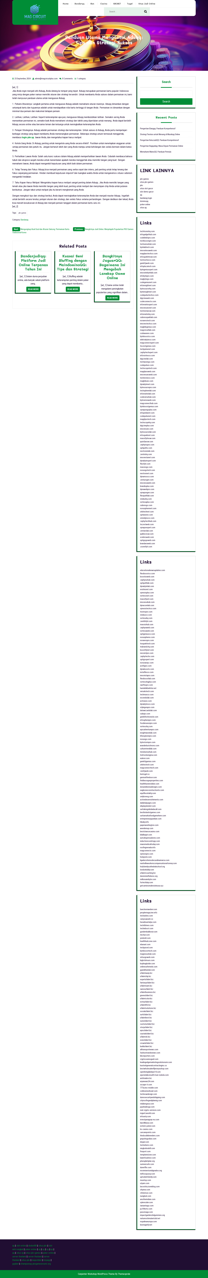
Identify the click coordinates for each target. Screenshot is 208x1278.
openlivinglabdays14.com (150, 1072)
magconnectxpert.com (149, 342)
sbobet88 (32, 1245)
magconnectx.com (148, 850)
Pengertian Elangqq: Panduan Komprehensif (157, 128)
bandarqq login (146, 198)
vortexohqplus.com (148, 682)
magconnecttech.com (149, 767)
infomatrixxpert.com (148, 304)
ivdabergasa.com (147, 1103)
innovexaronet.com (148, 308)
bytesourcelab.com (148, 432)
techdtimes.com (147, 925)
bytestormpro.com (147, 742)
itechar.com (145, 935)
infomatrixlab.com (147, 393)
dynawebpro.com (147, 489)
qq (141, 195)
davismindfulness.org (148, 876)
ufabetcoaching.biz (148, 873)
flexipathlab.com (147, 495)
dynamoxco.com (147, 476)
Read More (33, 289)
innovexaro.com (146, 429)
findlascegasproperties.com (151, 780)
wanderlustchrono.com (149, 745)
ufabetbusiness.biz (148, 992)
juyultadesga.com (147, 1107)
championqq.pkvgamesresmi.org (36, 1263)
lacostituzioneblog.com (150, 1186)
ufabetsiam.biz (146, 986)
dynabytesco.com (147, 704)
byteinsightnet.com (148, 292)
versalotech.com (147, 691)
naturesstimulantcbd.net (150, 1218)
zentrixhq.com (146, 454)
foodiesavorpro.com (148, 723)
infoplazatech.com (148, 266)
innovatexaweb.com (148, 250)
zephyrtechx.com (147, 656)
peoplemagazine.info (148, 912)
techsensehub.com (148, 244)
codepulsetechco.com (149, 295)
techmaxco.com (147, 694)
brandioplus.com (147, 486)
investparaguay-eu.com (149, 1119)
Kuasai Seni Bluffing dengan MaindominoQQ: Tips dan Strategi (73, 262)
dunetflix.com (145, 1167)
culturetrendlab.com (148, 748)
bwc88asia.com (146, 1123)
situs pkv (42, 1245)
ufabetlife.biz (145, 1005)
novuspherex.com (147, 637)
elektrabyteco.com (148, 339)
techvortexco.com (147, 260)
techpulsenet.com (147, 349)
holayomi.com (146, 857)
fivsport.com (145, 1151)
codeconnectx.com (148, 301)
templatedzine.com (148, 1154)
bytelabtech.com (147, 247)
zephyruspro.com (147, 444)
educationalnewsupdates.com (152, 570)
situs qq (143, 207)
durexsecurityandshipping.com (152, 1097)
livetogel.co (145, 774)
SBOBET (117, 3)
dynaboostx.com (147, 669)
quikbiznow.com (147, 534)
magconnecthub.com (148, 403)
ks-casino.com (146, 1129)
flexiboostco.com (147, 573)
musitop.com (145, 1180)
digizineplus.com (147, 425)
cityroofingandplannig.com (151, 1100)
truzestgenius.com (148, 346)
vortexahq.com (146, 618)
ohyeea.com (145, 1189)
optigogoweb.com (147, 540)
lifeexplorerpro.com (148, 736)
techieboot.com (146, 928)
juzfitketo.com (146, 1208)
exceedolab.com (147, 697)
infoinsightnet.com (148, 285)
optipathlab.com (147, 583)
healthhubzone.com (148, 941)
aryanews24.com (147, 1081)
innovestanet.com (147, 457)
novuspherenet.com (148, 508)
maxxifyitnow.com (147, 438)
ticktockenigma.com (148, 755)
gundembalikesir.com (148, 931)
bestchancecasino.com (149, 831)
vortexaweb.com (147, 631)
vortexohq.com (146, 726)
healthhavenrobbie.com (149, 783)
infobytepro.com (147, 276)
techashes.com (146, 915)
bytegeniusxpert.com (148, 269)
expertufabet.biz (147, 979)
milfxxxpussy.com (147, 1174)
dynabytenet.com (147, 384)
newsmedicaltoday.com (150, 844)
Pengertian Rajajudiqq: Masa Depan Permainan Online (161, 146)
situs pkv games (146, 182)
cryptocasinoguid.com (149, 1059)
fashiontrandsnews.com (150, 1052)
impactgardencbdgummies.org (152, 1215)
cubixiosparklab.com (148, 317)
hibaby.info (144, 822)
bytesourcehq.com (147, 288)
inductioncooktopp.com (150, 841)
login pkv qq (28, 137)
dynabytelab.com (147, 586)
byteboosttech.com (148, 951)
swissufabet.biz (146, 989)
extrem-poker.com (147, 1126)
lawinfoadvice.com (148, 1158)
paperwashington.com (149, 825)
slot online (21, 1245)
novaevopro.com (147, 640)
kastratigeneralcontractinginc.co (153, 1065)
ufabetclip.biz (145, 976)
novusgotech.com (147, 470)
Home (65, 3)
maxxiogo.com (146, 467)
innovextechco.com (148, 323)
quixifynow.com (146, 441)
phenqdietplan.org (147, 1161)
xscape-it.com (146, 1084)
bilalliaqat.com (146, 834)
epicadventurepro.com (149, 729)
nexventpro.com (146, 653)
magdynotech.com (147, 419)
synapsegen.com (147, 492)
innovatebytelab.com (148, 272)
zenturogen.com (147, 480)
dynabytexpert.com (148, 460)
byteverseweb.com (148, 400)
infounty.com (145, 1116)
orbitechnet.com (147, 511)
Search (147, 12)
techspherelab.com (148, 390)
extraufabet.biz (146, 1002)
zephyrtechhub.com (148, 521)
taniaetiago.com (147, 1205)
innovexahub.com (147, 602)
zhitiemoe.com (146, 1193)
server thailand (19, 1256)
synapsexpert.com (147, 527)
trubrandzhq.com (147, 646)
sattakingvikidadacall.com (150, 809)
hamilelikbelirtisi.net (148, 688)
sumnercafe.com (147, 1164)
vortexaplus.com (147, 502)
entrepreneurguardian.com (150, 818)
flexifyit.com (145, 464)
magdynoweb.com (147, 371)
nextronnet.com (146, 473)
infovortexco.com (147, 355)
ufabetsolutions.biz (148, 1008)
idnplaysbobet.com (148, 806)
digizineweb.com (147, 298)
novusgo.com (145, 739)
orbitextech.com (147, 764)
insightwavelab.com (148, 733)
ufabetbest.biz (146, 1017)
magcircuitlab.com (147, 330)
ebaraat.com (145, 944)
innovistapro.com (147, 675)
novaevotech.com (147, 320)
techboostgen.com (148, 241)
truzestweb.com (147, 524)
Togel (129, 3)
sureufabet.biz (146, 1021)
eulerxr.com (145, 758)
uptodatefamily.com (148, 1177)
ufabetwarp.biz (146, 973)
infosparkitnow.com (148, 257)
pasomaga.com (146, 1212)
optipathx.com (146, 448)
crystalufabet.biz (147, 1033)
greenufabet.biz (146, 995)
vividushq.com (146, 499)
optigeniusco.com (147, 634)
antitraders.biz (146, 1078)
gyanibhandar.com (147, 970)
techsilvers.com (146, 1145)
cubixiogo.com (146, 505)
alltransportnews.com (149, 1049)
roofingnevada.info (148, 847)
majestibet (37, 1260)
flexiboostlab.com (147, 678)
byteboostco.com (147, 336)
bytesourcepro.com (148, 387)
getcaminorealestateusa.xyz (151, 885)
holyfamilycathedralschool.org (152, 866)
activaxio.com (146, 701)
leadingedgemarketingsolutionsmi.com (156, 1062)
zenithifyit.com (146, 621)
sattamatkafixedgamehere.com (153, 815)
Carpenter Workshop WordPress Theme (96, 1273)
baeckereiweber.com (148, 909)
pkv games (22, 213)
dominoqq (144, 201)
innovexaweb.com (147, 483)
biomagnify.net (146, 1224)
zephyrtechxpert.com (148, 352)
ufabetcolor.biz (146, 998)
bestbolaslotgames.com (150, 812)
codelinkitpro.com (147, 237)
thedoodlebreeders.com (150, 1135)
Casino (103, 3)
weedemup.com (146, 828)
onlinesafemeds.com (148, 966)
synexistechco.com (148, 608)
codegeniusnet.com (148, 282)
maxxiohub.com (146, 624)
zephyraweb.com (147, 627)
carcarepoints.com (148, 1132)
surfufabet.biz (146, 1014)
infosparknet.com (147, 435)
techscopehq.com (147, 422)
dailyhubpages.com (148, 803)
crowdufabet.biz (147, 1043)
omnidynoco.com (147, 518)
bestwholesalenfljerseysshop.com (154, 1068)
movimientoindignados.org (151, 1170)
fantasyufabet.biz (147, 982)
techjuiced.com (146, 947)
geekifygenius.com (148, 761)
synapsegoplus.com (148, 409)
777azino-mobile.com (149, 1087)
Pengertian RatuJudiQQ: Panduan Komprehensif (159, 140)
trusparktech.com (147, 643)
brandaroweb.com (147, 543)
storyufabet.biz (146, 1027)
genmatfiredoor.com (148, 777)
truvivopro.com (146, 611)
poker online (145, 204)
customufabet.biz (147, 1024)
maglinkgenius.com (148, 327)
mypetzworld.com (147, 1113)
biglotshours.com (147, 960)
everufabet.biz (146, 1040)
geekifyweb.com (147, 263)
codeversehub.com (148, 397)
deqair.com (144, 1142)
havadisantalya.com (148, 922)
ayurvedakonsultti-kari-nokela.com (154, 1075)
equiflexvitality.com (148, 793)
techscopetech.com (148, 368)
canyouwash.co (146, 919)
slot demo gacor (147, 191)
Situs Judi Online (147, 3)
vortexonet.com (146, 595)
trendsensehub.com (148, 752)
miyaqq (47, 1260)
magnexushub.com (148, 954)
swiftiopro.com (146, 685)
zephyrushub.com (147, 580)
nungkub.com (145, 1196)
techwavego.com (147, 362)
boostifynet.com (147, 650)
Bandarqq (79, 3)
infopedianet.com (147, 413)
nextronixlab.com (147, 451)
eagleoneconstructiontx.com (152, 790)
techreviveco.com (147, 378)
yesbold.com (145, 938)
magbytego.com (146, 279)
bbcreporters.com (147, 1056)
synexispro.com (146, 854)
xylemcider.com (146, 1202)
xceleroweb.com (147, 537)
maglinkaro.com (146, 381)
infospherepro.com (148, 720)
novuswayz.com (147, 662)
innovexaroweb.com (148, 374)
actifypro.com (146, 666)
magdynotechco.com (148, 253)
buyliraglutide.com (147, 963)
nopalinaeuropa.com (148, 1221)
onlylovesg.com (146, 796)
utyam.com (144, 1183)
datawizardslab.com (148, 710)
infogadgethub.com (148, 234)
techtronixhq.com (147, 231)
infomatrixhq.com (147, 314)
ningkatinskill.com (147, 1148)
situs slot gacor (146, 188)
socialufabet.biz (146, 1011)
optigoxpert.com (147, 659)
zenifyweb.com (146, 771)
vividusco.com (146, 615)
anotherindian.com (147, 1199)
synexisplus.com (147, 592)
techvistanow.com (147, 311)
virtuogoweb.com (147, 957)
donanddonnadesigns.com (151, 787)
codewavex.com (147, 333)
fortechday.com (146, 882)
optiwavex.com (146, 514)
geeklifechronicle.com (149, 717)
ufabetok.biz (145, 1036)
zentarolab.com (146, 530)
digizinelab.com (146, 358)
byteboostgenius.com (149, 406)
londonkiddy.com (147, 869)
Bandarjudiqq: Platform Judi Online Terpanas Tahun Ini (33, 262)
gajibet (15, 1263)
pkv (141, 185)
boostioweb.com (147, 576)
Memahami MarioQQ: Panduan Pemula (155, 151)
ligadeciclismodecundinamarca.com (154, 860)
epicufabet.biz (146, 1030)
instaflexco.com (147, 672)
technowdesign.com (148, 1094)
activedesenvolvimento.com (151, 799)
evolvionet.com (146, 589)
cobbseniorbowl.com (148, 1091)
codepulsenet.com (147, 416)
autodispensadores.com (150, 838)
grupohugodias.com (148, 1138)
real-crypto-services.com (150, 1110)
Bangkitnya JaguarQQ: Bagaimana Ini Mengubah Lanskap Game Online (112, 267)
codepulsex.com (147, 365)
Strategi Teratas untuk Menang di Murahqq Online (160, 134)
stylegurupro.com (147, 707)
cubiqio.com (145, 713)
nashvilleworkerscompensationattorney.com (158, 863)
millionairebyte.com (148, 879)
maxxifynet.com (146, 599)
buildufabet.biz (146, 1046)
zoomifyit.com (146, 546)
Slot (92, 3)
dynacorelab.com (147, 605)
